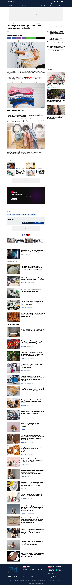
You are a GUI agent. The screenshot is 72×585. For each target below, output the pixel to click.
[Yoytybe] (62, 2)
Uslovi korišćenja (51, 580)
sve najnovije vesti (56, 50)
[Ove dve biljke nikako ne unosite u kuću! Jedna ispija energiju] (13, 293)
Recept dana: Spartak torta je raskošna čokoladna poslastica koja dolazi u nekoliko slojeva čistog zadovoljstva (32, 437)
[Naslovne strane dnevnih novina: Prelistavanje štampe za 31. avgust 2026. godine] (56, 77)
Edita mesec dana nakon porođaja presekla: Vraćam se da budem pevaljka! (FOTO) (55, 117)
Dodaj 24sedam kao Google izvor (27, 41)
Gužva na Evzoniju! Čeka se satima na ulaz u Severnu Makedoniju (57, 47)
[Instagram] (59, 2)
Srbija (58, 4)
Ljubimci (33, 5)
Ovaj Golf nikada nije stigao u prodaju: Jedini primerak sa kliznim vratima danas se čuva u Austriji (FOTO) (32, 378)
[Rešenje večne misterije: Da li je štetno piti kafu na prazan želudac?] (13, 497)
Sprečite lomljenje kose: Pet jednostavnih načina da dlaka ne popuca (31, 425)
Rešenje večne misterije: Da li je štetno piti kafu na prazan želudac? (32, 495)
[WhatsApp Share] (31, 38)
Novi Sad (40, 575)
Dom (17, 5)
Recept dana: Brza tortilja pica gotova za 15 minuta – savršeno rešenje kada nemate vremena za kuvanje (57, 33)
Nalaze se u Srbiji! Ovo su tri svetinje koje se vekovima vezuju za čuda (57, 28)
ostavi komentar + (39, 222)
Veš (28, 214)
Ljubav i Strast (22, 5)
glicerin (9, 214)
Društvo (41, 4)
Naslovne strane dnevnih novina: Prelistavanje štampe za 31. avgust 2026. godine (55, 84)
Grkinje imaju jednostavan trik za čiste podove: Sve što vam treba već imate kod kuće (32, 366)
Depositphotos (59, 580)
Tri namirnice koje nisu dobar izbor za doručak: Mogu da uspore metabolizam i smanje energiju (33, 472)
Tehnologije (54, 5)
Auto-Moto (38, 5)
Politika (20, 4)
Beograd (40, 569)
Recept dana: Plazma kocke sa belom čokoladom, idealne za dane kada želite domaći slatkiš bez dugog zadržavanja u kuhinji (33, 520)
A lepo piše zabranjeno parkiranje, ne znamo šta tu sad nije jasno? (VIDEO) (33, 278)
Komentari (62, 24)
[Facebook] (57, 2)
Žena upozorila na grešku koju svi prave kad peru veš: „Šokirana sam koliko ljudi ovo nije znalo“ (20, 172)
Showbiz (29, 4)
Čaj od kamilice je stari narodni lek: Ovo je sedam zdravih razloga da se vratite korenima (32, 303)
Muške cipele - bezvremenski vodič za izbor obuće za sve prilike (32, 412)
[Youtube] (29, 235)
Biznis (49, 4)
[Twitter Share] (40, 38)
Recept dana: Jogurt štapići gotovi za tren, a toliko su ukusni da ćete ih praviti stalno (33, 315)
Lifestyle (45, 4)
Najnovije (9, 4)
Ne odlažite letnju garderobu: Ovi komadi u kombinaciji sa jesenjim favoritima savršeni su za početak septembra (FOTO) (32, 508)
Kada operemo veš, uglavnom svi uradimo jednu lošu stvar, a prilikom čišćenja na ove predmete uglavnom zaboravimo (20, 165)
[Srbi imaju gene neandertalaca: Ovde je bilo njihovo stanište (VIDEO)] (56, 94)
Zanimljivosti (60, 5)
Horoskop (63, 4)
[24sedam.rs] (11, 2)
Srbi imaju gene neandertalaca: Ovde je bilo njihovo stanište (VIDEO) (56, 101)
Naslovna (8, 23)
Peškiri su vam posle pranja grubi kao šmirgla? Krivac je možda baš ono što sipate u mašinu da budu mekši (37, 240)
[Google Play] (59, 570)
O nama (11, 580)
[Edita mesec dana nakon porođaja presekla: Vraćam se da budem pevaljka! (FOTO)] (56, 110)
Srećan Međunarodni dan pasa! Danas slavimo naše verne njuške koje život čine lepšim (32, 460)
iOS (16, 209)
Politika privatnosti (42, 580)
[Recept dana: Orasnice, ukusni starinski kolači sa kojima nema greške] (13, 403)
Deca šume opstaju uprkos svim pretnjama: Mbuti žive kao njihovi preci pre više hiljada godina (32, 354)
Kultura (54, 4)
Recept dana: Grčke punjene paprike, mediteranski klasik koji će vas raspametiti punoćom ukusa (33, 342)
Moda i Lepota (12, 5)
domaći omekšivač (16, 214)
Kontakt (16, 580)
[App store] (51, 570)
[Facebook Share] (11, 38)
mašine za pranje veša (33, 77)
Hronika (36, 4)
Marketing (28, 580)
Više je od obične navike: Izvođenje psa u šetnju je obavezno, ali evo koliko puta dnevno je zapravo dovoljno (32, 532)
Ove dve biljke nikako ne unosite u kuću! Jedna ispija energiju (32, 290)
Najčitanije (56, 24)
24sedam (30, 209)
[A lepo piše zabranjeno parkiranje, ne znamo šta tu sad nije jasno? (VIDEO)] (13, 281)
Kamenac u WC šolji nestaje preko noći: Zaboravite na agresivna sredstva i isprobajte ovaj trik (32, 484)
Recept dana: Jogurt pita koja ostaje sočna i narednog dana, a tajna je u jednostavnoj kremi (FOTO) (32, 389)
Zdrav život (43, 5)
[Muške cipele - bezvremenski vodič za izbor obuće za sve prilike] (13, 415)
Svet (33, 4)
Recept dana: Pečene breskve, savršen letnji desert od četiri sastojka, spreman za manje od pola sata (32, 449)
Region (39, 571)
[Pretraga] (55, 1)
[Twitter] (64, 2)
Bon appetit (27, 5)
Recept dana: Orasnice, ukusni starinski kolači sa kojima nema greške (31, 401)
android (20, 209)
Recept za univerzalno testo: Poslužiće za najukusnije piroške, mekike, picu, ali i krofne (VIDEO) (31, 268)
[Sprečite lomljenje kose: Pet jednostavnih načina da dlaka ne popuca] (13, 427)
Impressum (22, 580)
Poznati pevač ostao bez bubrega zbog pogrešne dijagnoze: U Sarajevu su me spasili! (57, 38)
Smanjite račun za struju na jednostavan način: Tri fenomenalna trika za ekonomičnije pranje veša (20, 240)
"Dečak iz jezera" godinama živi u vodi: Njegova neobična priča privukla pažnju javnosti (32, 543)
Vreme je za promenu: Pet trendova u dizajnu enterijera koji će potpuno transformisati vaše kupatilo (33, 330)
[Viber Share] (21, 38)
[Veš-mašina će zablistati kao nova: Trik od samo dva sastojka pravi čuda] (13, 254)
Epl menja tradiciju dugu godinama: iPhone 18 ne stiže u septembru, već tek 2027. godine (32, 555)
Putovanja (49, 5)
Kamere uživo (15, 4)
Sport (24, 4)
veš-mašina (24, 214)
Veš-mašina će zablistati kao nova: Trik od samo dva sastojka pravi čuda (33, 251)
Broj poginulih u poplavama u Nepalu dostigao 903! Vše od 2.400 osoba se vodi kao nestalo (57, 42)
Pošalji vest (34, 580)
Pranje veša (33, 214)
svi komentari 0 (27, 222)
